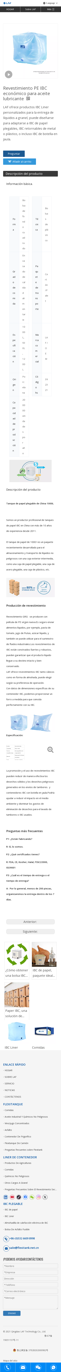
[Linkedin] (5, 1197)
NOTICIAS (10, 1090)
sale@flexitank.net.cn (24, 1248)
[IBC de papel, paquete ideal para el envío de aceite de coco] (44, 954)
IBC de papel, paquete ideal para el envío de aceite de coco (43, 973)
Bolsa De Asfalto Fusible (17, 1229)
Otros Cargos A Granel (16, 1182)
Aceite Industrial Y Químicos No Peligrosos (26, 1116)
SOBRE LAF (10, 1076)
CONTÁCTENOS (13, 1096)
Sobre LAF (30, 9)
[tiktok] (18, 1197)
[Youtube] (12, 1197)
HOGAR (10, 9)
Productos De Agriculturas (18, 1162)
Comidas (38, 1047)
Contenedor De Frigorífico (18, 1136)
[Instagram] (38, 1197)
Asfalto (8, 1129)
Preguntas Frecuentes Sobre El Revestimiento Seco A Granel (31, 1189)
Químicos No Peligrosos (17, 1176)
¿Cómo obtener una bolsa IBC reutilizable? (16, 973)
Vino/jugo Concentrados (17, 1123)
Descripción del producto (24, 174)
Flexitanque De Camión (16, 1143)
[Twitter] (45, 1197)
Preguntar (14, 153)
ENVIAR (12, 1313)
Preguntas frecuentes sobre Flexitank (23, 1149)
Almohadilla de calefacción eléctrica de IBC (26, 1222)
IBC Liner (11, 1047)
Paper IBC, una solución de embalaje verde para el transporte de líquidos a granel (16, 1014)
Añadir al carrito (22, 161)
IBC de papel (11, 1209)
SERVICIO (9, 1083)
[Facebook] (25, 1197)
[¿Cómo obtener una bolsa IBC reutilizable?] (17, 954)
